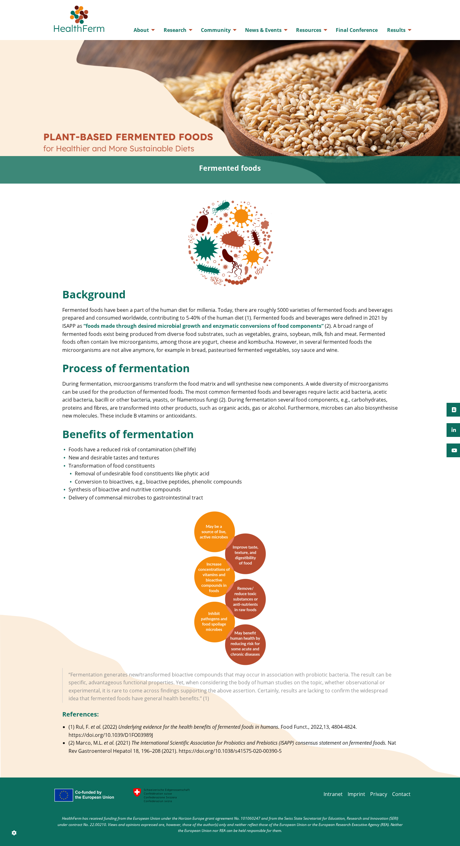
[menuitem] (143, 30)
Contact (401, 794)
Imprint (356, 794)
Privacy (378, 794)
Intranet (333, 794)
